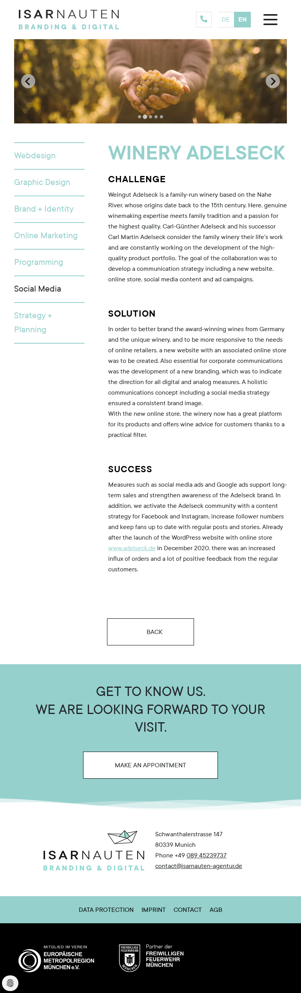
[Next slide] (273, 81)
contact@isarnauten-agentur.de (198, 866)
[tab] (139, 116)
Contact (188, 909)
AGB (216, 909)
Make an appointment (150, 764)
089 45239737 (207, 855)
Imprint (153, 909)
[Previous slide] (28, 81)
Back (153, 632)
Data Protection (106, 909)
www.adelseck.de (132, 548)
